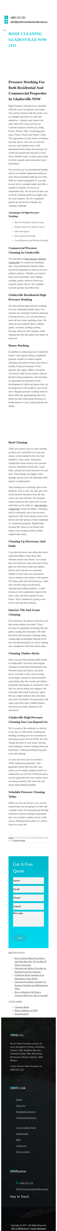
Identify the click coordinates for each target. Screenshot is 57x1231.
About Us (20, 1105)
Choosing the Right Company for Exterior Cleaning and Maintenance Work (31, 985)
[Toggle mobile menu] (4, 28)
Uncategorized (21, 1014)
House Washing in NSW (26, 1010)
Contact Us (21, 1145)
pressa (11, 838)
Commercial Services (26, 1118)
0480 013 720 (17, 17)
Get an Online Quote (26, 1127)
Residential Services (25, 1111)
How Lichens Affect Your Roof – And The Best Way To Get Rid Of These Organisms (31, 961)
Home (19, 1099)
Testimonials (22, 1133)
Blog (18, 1139)
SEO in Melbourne (19, 1228)
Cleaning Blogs (19, 840)
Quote (18, 870)
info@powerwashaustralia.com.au (28, 21)
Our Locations (23, 1152)
